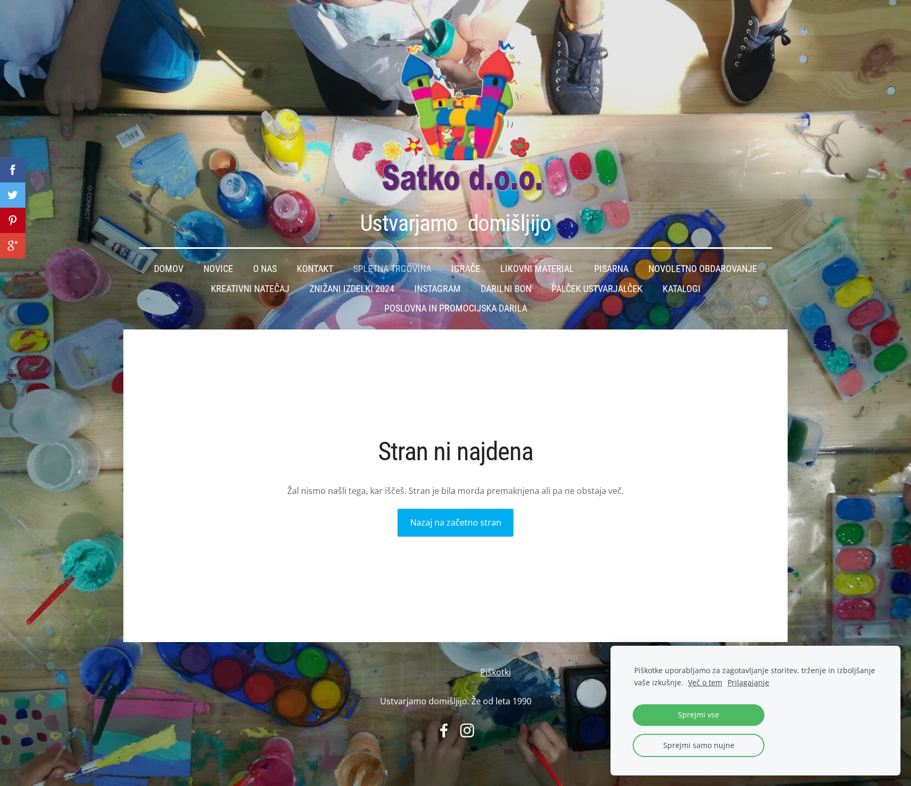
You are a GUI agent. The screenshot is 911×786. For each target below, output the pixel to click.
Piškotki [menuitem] (495, 672)
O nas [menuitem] (265, 269)
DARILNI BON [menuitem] (506, 289)
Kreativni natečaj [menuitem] (250, 289)
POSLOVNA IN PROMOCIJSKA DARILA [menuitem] (455, 308)
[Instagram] (467, 730)
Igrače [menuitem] (465, 269)
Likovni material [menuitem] (537, 269)
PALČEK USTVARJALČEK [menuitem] (597, 289)
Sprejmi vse (698, 715)
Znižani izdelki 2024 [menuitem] (351, 289)
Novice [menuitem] (218, 269)
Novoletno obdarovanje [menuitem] (702, 269)
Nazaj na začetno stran (455, 522)
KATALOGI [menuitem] (682, 289)
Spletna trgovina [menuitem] (392, 269)
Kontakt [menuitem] (315, 269)
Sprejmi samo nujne (698, 745)
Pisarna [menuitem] (611, 269)
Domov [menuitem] (168, 269)
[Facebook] (443, 730)
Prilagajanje (748, 682)
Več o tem (705, 682)
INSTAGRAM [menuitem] (437, 289)
